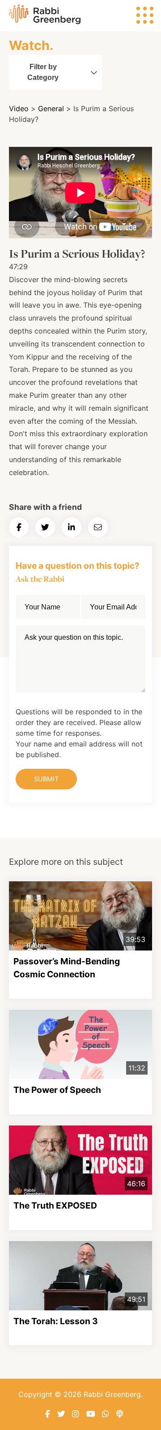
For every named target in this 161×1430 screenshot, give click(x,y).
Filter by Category (43, 72)
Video (19, 108)
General (51, 108)
